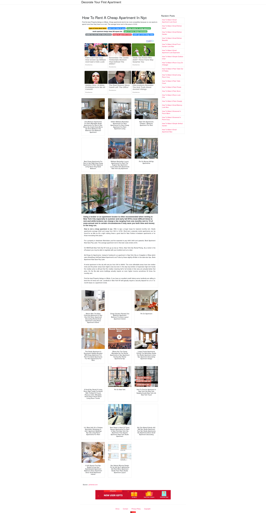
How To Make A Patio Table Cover (171, 82)
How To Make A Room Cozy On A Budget (172, 64)
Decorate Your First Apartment (101, 2)
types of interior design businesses (135, 31)
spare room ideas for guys (116, 28)
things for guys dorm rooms (122, 35)
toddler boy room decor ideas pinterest (98, 35)
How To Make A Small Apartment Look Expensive (171, 51)
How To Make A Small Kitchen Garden (172, 33)
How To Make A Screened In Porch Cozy (171, 118)
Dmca (117, 509)
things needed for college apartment (138, 28)
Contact (125, 509)
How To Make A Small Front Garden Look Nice (171, 45)
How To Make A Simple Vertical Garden (172, 124)
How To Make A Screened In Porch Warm (171, 112)
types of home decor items (97, 28)
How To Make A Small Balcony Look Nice (172, 106)
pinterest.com (93, 485)
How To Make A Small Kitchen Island (172, 27)
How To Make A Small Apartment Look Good (169, 21)
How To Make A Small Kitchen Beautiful (172, 39)
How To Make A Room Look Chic (171, 96)
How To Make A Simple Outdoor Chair (172, 57)
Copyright (147, 509)
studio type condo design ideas (143, 35)
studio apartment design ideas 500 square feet (107, 31)
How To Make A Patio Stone (171, 91)
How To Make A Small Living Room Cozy (171, 76)
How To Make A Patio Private (171, 87)
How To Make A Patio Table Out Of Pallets (172, 70)
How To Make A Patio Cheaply (172, 101)
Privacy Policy (136, 509)
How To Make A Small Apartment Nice (169, 131)
